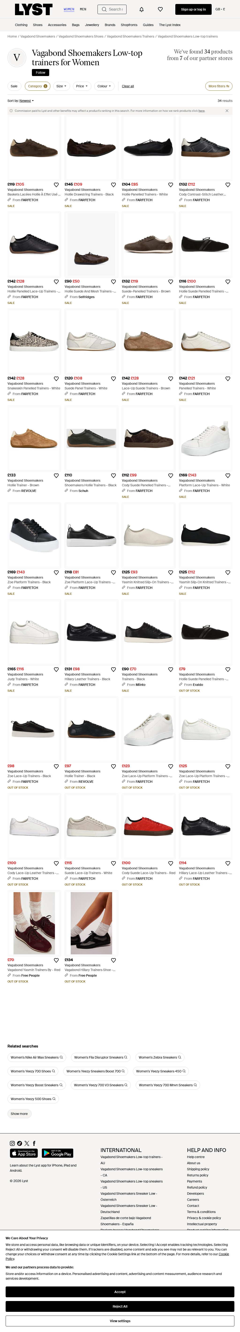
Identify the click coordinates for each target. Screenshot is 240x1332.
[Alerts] (141, 9)
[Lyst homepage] (33, 9)
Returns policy (197, 1175)
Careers (193, 1200)
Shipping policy (198, 1169)
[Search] (104, 9)
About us (193, 1163)
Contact (193, 1206)
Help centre (196, 1157)
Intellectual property (202, 1224)
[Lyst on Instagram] (12, 1144)
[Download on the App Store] (24, 1153)
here (202, 111)
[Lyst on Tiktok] (19, 1144)
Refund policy (197, 1187)
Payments (194, 1181)
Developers (195, 1193)
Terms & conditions (201, 1212)
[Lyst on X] (26, 1144)
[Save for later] (56, 185)
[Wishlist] (160, 9)
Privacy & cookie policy (204, 1218)
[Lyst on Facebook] (34, 1144)
